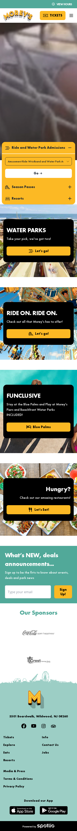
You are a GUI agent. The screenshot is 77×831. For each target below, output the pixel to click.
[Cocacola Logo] (38, 633)
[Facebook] (23, 726)
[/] (18, 16)
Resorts (9, 760)
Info (45, 737)
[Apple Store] (22, 810)
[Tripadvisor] (53, 726)
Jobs (45, 752)
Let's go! (42, 251)
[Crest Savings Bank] (38, 660)
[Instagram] (43, 726)
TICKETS (56, 15)
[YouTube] (33, 726)
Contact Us (50, 745)
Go (36, 173)
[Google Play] (54, 810)
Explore (9, 745)
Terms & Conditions (18, 779)
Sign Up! (63, 591)
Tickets (8, 737)
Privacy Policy (13, 786)
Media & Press (14, 771)
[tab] (38, 148)
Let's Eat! (38, 510)
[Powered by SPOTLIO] (38, 826)
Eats (6, 752)
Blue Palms (38, 427)
